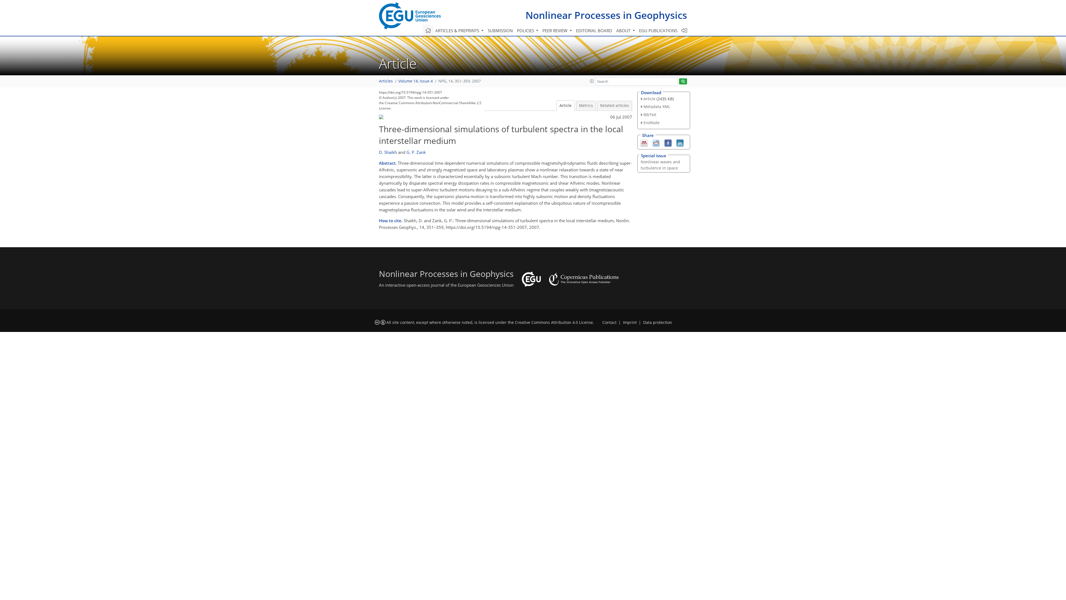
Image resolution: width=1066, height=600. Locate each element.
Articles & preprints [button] (457, 30)
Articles (386, 81)
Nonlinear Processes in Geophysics (606, 15)
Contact (609, 322)
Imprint (630, 322)
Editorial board (594, 30)
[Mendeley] (644, 142)
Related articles (614, 105)
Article (565, 105)
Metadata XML (656, 106)
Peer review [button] (555, 30)
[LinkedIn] (680, 142)
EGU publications (658, 30)
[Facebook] (668, 142)
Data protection (657, 322)
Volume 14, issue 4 (415, 81)
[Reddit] (656, 142)
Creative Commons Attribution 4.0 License (554, 322)
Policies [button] (526, 30)
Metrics (586, 105)
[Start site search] (683, 81)
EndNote (651, 122)
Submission (500, 30)
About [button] (624, 30)
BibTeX (649, 114)
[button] (592, 81)
